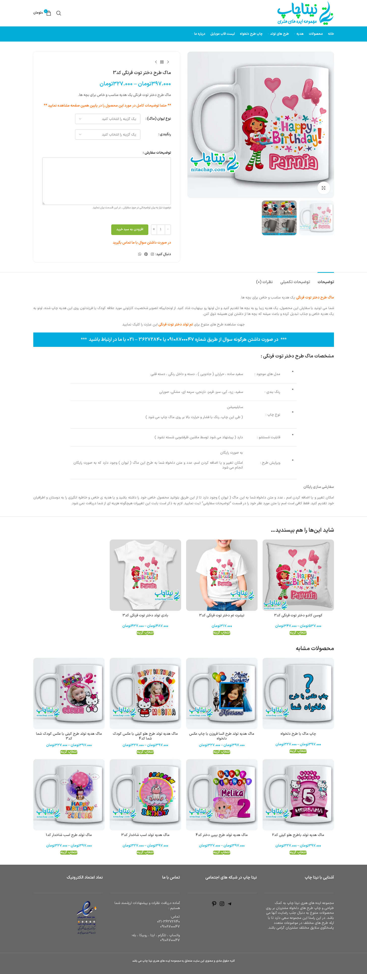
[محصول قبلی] (168, 62)
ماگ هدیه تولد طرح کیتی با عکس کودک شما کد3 (69, 736)
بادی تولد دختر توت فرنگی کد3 (145, 615)
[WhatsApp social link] (140, 254)
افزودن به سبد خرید (129, 229)
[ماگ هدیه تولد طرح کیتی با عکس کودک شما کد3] (69, 693)
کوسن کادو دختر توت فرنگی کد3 (298, 615)
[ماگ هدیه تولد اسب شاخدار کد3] (145, 794)
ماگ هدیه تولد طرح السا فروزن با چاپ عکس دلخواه (221, 736)
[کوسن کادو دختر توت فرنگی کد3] (298, 575)
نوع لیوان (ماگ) (159, 118)
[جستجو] (59, 13)
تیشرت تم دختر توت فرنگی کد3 (221, 615)
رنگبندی (165, 134)
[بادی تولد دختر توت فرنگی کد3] (145, 575)
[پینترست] (214, 906)
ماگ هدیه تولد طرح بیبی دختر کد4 (222, 835)
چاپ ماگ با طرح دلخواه (298, 733)
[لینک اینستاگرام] (152, 254)
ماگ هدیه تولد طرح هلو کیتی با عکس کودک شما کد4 (145, 736)
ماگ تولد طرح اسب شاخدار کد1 (69, 835)
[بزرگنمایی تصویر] (323, 188)
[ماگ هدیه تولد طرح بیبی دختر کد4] (222, 794)
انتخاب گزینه (298, 633)
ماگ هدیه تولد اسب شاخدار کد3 (145, 835)
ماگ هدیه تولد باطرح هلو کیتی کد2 (298, 835)
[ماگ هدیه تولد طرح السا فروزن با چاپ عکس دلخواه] (222, 693)
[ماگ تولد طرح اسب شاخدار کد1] (69, 794)
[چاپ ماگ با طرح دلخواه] (298, 693)
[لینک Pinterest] (146, 254)
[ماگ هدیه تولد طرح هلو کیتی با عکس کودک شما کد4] (145, 693)
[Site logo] (305, 13)
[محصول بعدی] (156, 62)
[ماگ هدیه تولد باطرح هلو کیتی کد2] (298, 794)
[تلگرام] (230, 906)
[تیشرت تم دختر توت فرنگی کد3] (222, 575)
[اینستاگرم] (222, 906)
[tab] (326, 279)
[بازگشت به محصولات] (162, 62)
